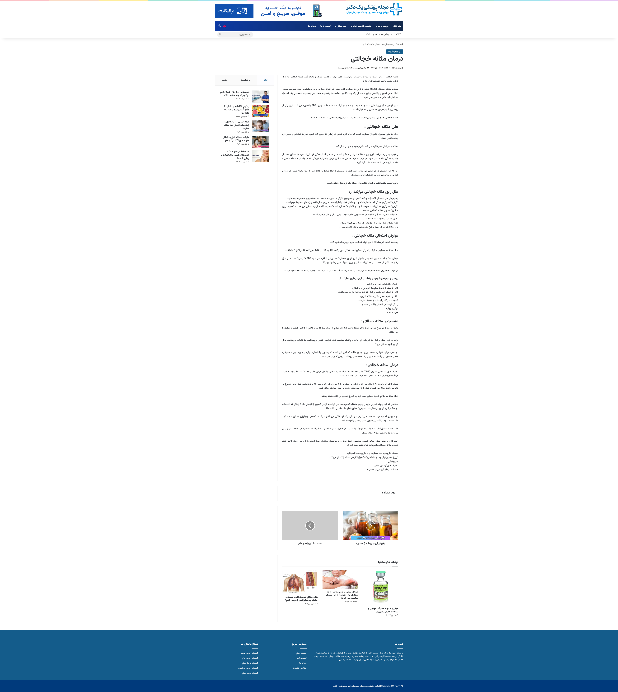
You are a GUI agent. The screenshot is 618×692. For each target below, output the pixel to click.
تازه (265, 80)
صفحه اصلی (301, 653)
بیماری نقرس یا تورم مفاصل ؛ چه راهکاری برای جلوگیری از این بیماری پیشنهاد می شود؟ (342, 595)
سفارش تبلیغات (300, 668)
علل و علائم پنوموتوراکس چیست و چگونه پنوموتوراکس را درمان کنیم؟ (301, 598)
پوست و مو (383, 26)
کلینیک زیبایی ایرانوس (248, 668)
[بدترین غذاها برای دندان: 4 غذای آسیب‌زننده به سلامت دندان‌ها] (260, 111)
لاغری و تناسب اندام (362, 26)
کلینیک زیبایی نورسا (249, 653)
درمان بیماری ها (388, 44)
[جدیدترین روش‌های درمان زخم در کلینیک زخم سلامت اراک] (260, 97)
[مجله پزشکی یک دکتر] (374, 9)
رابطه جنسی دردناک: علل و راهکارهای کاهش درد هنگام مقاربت (236, 125)
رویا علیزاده (396, 68)
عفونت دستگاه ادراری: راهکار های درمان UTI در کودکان (236, 139)
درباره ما (312, 26)
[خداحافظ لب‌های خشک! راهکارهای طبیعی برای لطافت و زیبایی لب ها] (260, 156)
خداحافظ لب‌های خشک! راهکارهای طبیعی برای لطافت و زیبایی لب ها (235, 155)
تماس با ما (325, 26)
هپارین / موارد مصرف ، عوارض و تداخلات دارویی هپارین (383, 610)
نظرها (224, 80)
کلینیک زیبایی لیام (250, 658)
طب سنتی (341, 26)
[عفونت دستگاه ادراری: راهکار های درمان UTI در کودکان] (260, 142)
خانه (399, 44)
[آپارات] (224, 26)
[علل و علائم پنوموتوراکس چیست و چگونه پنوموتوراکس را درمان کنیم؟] (300, 582)
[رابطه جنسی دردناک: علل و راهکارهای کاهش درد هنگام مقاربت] (260, 126)
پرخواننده (245, 80)
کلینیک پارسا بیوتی (250, 663)
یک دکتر (397, 26)
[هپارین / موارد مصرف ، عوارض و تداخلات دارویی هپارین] (380, 588)
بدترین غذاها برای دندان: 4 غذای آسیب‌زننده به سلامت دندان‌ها (236, 110)
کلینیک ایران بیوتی (250, 673)
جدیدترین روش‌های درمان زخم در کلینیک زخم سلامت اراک (234, 93)
